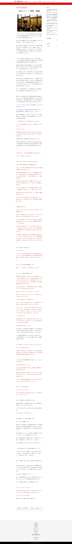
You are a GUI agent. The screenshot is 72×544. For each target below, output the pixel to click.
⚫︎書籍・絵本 (35, 1)
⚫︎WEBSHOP (44, 1)
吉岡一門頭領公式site (18, 1)
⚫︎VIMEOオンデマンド (54, 1)
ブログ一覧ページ (36, 528)
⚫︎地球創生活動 (26, 1)
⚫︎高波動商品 (39, 1)
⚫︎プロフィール (31, 1)
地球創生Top (36, 531)
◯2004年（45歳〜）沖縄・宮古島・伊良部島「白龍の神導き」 (51, 28)
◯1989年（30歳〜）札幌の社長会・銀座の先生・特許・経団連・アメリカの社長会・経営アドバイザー (52, 21)
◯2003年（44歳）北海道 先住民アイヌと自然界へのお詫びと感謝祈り (52, 26)
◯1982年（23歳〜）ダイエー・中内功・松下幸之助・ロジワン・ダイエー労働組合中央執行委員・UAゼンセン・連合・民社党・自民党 (52, 17)
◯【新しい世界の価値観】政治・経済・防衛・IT (52, 34)
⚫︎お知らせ (36, 522)
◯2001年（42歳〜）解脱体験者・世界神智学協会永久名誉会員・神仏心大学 (52, 23)
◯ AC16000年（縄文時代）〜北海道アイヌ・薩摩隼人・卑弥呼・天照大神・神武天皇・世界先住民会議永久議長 (52, 10)
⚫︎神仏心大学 (48, 1)
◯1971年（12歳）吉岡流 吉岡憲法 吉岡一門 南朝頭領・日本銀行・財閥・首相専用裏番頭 (52, 14)
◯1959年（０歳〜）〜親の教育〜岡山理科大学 (52, 12)
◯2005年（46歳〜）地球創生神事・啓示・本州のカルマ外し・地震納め (52, 30)
